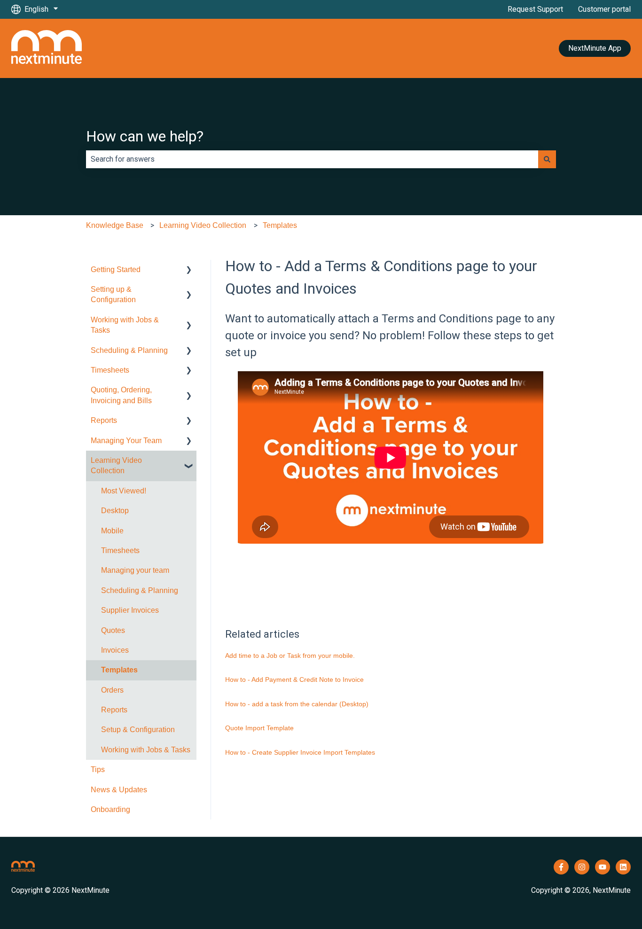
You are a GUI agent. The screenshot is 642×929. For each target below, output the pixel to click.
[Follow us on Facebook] (561, 866)
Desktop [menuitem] (115, 511)
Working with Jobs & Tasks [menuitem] (125, 325)
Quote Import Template (259, 728)
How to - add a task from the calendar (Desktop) (296, 704)
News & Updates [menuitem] (119, 790)
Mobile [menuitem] (112, 531)
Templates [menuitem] (119, 670)
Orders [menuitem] (112, 690)
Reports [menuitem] (104, 420)
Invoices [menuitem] (115, 650)
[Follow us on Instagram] (581, 866)
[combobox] (312, 159)
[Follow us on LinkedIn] (623, 866)
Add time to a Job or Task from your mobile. (290, 655)
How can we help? (145, 136)
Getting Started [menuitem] (116, 269)
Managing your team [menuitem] (135, 570)
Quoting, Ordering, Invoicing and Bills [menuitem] (121, 395)
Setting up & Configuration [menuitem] (113, 294)
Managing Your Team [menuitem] (126, 441)
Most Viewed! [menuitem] (123, 491)
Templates (280, 225)
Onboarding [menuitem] (110, 809)
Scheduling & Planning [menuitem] (129, 350)
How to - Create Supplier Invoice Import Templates (300, 752)
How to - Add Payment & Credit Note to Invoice (294, 679)
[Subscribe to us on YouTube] (602, 866)
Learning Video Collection (202, 225)
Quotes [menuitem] (113, 630)
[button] (188, 270)
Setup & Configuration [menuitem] (138, 730)
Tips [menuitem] (98, 769)
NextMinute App (594, 48)
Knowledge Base (114, 225)
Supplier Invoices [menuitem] (130, 610)
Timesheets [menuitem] (110, 370)
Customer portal (604, 9)
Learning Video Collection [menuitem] (116, 465)
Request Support (535, 9)
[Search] (547, 159)
